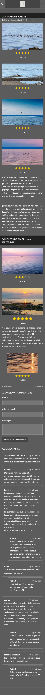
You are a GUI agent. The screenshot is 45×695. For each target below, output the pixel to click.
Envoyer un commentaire (15, 439)
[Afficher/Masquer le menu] (42, 4)
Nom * (5, 398)
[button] (40, 355)
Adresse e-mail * (9, 409)
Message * (6, 421)
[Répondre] (39, 456)
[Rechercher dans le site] (2, 4)
